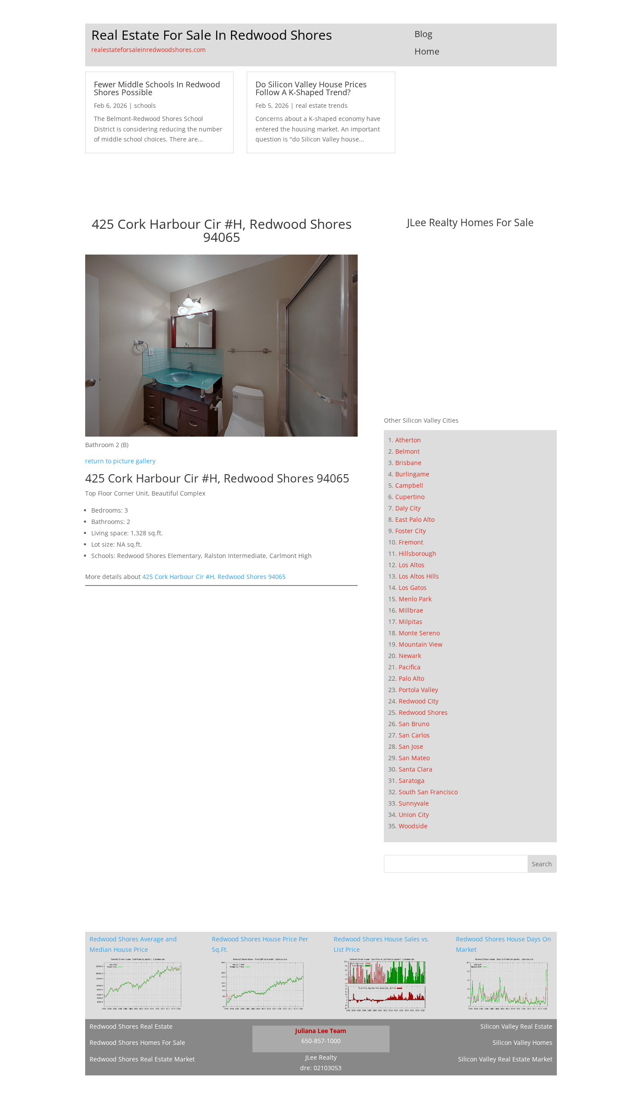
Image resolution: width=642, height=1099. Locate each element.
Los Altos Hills (419, 576)
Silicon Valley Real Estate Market (505, 1059)
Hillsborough (417, 553)
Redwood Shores (423, 712)
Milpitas (410, 621)
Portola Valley (418, 690)
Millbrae (411, 610)
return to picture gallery (120, 461)
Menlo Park (415, 599)
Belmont (407, 451)
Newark (410, 655)
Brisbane (408, 462)
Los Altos (412, 565)
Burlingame (412, 474)
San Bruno (414, 724)
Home (426, 51)
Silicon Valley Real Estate (516, 1026)
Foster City (410, 531)
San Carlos (414, 735)
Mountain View (420, 644)
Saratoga (412, 780)
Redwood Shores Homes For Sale (137, 1042)
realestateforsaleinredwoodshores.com (148, 49)
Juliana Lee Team (320, 1031)
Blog (423, 34)
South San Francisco (428, 792)
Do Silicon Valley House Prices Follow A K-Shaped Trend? (311, 88)
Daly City (408, 508)
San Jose (411, 746)
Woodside (413, 826)
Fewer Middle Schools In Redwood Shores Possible (157, 88)
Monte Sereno (419, 633)
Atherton (408, 440)
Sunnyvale (414, 803)
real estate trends (322, 105)
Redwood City (418, 701)
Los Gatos (413, 587)
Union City (414, 814)
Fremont (411, 542)
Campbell (409, 485)
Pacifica (410, 667)
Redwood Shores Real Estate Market (142, 1059)
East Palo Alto (415, 519)
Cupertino (410, 497)
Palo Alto (411, 678)
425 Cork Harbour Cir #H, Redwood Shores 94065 (214, 576)
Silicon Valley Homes (522, 1042)
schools (145, 105)
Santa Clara (415, 769)
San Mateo (414, 758)
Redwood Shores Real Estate (131, 1026)
